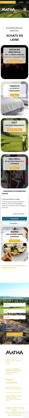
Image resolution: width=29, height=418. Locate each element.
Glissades (8, 324)
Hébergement (9, 328)
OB (13, 412)
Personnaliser (13, 223)
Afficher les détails (18, 214)
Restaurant (9, 330)
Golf (7, 326)
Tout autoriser (14, 218)
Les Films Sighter (11, 413)
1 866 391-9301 (16, 370)
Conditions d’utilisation (11, 409)
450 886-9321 (15, 369)
